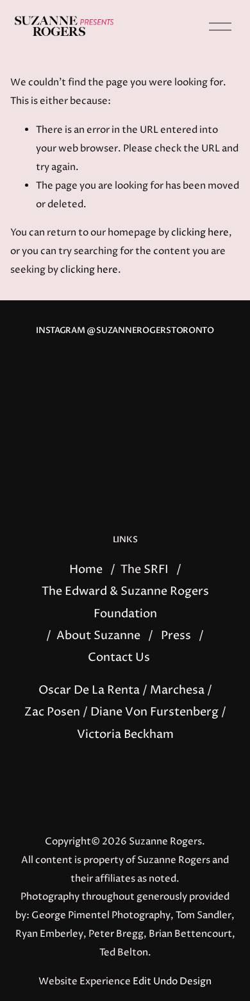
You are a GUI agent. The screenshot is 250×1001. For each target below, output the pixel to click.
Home (86, 570)
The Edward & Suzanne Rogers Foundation (125, 602)
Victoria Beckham (125, 734)
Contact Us (119, 657)
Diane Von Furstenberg (154, 712)
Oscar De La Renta (89, 690)
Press (176, 636)
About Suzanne (98, 636)
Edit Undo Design (172, 981)
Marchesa (177, 690)
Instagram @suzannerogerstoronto (125, 330)
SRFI (156, 570)
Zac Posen (52, 712)
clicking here (200, 232)
